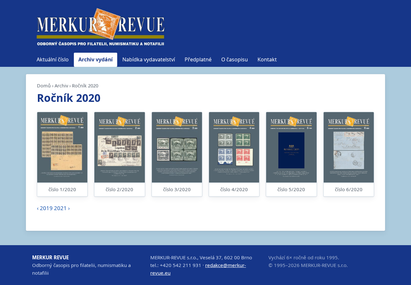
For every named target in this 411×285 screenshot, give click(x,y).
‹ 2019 (45, 208)
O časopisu (234, 59)
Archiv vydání (95, 59)
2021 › (62, 208)
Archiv (61, 86)
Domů (44, 86)
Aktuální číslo (53, 59)
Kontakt (267, 59)
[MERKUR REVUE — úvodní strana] (99, 26)
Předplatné (198, 59)
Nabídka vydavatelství (148, 59)
